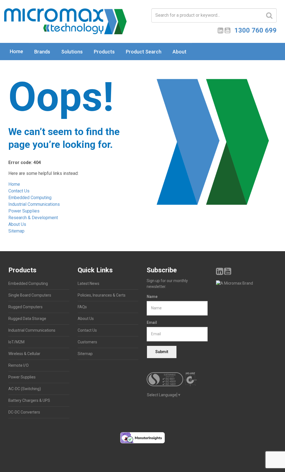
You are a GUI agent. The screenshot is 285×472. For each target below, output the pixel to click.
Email (152, 322)
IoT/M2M (16, 342)
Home (16, 51)
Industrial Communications (34, 204)
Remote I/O (18, 365)
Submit (161, 351)
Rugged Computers (25, 307)
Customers (87, 342)
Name (152, 296)
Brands (42, 52)
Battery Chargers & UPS (29, 400)
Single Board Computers (29, 295)
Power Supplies (24, 211)
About (179, 52)
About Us (17, 224)
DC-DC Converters (24, 412)
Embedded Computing (29, 197)
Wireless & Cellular (24, 353)
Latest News (88, 283)
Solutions (72, 52)
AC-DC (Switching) (24, 389)
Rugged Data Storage (27, 318)
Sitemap (16, 231)
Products (104, 52)
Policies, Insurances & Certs (102, 295)
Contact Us (19, 191)
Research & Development (33, 217)
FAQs (82, 307)
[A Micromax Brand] (246, 283)
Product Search (143, 52)
